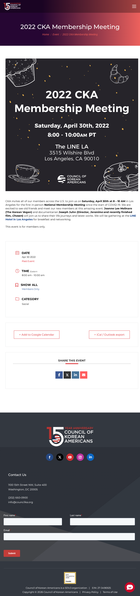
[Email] (83, 375)
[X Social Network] (67, 375)
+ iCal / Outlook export (109, 334)
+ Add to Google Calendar (36, 334)
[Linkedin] (75, 375)
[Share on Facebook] (59, 375)
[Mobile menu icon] (134, 6)
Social (25, 303)
